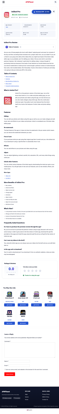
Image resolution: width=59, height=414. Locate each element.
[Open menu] (3, 2)
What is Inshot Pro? (10, 76)
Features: (8, 78)
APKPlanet (29, 2)
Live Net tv (8, 178)
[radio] (25, 271)
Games (27, 397)
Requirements (28, 25)
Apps (7, 27)
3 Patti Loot (36, 298)
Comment (7, 341)
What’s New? (9, 83)
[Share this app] (53, 11)
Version (44, 25)
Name (6, 361)
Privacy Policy (46, 394)
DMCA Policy (45, 397)
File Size (26, 32)
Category (9, 25)
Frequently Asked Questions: (12, 86)
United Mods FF (9, 298)
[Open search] (55, 2)
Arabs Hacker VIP (23, 298)
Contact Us (45, 399)
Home (26, 399)
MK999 (23, 316)
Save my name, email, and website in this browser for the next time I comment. (27, 369)
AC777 (50, 298)
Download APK (42, 12)
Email (6, 365)
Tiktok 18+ (8, 175)
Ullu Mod (9, 316)
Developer (9, 32)
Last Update (44, 32)
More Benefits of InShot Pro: (12, 81)
